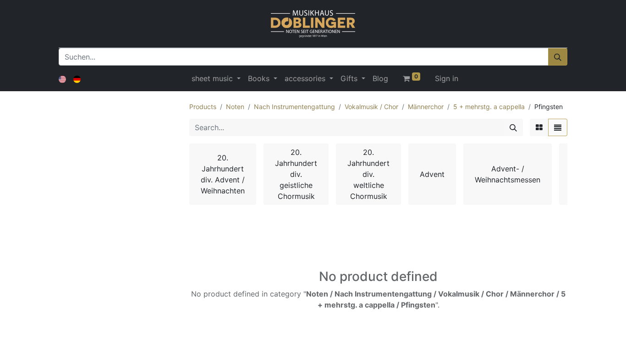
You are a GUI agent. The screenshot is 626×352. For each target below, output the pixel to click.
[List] (557, 127)
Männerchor (426, 106)
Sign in (446, 78)
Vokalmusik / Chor (371, 106)
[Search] (513, 127)
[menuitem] (380, 78)
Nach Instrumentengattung (294, 106)
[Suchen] (557, 57)
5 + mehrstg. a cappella (489, 106)
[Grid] (539, 127)
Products (202, 106)
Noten (235, 106)
